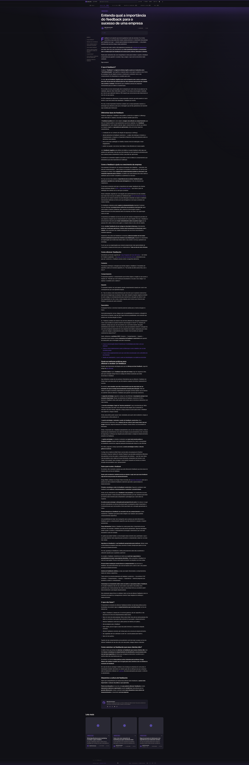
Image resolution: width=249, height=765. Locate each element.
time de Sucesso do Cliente (138, 196)
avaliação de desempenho (139, 47)
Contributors (135, 763)
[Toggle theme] (162, 2)
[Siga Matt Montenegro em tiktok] (117, 706)
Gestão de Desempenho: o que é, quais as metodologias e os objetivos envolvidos (124, 357)
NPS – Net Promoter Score (123, 188)
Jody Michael (109, 368)
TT (155, 763)
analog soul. (100, 763)
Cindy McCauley (135, 255)
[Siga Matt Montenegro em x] (112, 706)
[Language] (159, 2)
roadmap (121, 671)
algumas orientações (136, 480)
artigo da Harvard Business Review (126, 257)
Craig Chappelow (125, 255)
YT (152, 763)
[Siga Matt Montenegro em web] (107, 706)
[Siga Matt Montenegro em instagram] (110, 706)
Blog (130, 763)
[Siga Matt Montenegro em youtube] (114, 706)
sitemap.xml (98, 760)
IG (147, 763)
